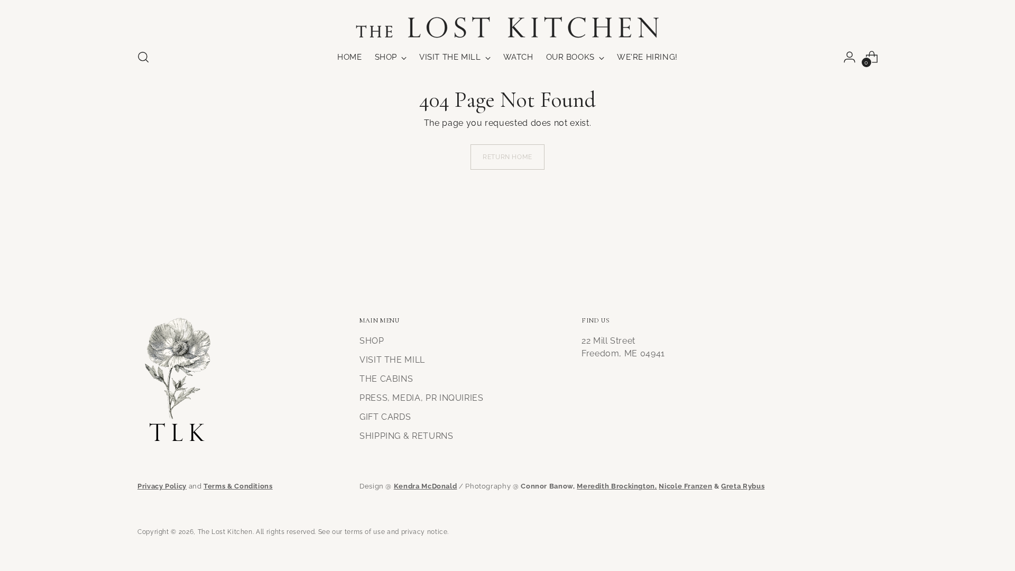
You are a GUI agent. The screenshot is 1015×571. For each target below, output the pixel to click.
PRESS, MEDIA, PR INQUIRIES (421, 398)
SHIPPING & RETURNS (406, 436)
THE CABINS (386, 379)
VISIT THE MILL (392, 360)
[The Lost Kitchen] (507, 20)
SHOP (371, 341)
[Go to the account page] (849, 57)
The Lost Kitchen (225, 532)
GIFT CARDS (385, 417)
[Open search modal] (143, 57)
